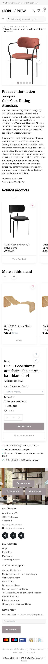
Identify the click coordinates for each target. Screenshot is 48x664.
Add (20, 340)
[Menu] (3, 19)
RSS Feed (30, 653)
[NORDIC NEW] (14, 11)
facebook (25, 483)
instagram (14, 491)
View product (19, 259)
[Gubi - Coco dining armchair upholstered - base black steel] (24, 60)
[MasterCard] (6, 640)
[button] (18, 83)
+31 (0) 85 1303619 (13, 524)
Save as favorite (25, 435)
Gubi (6, 361)
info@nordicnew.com (15, 528)
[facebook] (5, 535)
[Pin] (22, 640)
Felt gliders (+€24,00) (16, 401)
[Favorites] (38, 10)
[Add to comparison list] (36, 360)
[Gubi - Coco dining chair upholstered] (19, 221)
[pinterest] (21, 535)
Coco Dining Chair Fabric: (16, 386)
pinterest (37, 491)
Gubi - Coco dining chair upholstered (16, 246)
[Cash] (31, 640)
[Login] (33, 10)
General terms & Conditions (14, 649)
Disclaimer (18, 653)
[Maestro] (14, 640)
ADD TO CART (24, 426)
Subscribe (11, 629)
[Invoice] (39, 640)
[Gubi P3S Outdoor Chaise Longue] (19, 303)
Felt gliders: (9, 397)
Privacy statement (37, 649)
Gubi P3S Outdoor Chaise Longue (17, 328)
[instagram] (13, 535)
